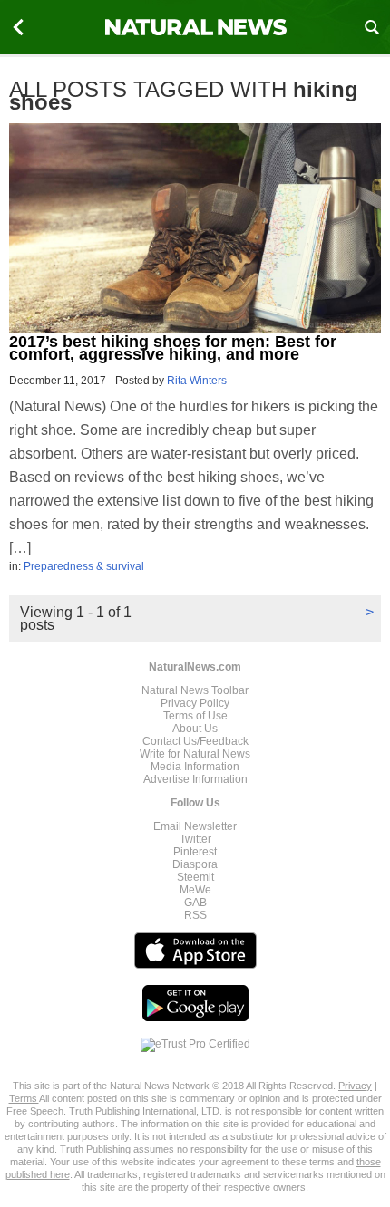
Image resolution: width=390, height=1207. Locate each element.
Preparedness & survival (84, 566)
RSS (195, 915)
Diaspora (195, 864)
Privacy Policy (195, 703)
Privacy (355, 1085)
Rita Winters (197, 380)
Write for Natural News (195, 754)
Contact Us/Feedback (195, 741)
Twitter (195, 839)
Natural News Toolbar (195, 690)
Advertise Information (195, 779)
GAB (195, 902)
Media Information (195, 766)
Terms (24, 1098)
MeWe (195, 890)
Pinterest (195, 851)
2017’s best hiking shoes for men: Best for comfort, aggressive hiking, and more (172, 348)
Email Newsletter (195, 826)
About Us (195, 728)
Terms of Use (195, 716)
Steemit (195, 877)
